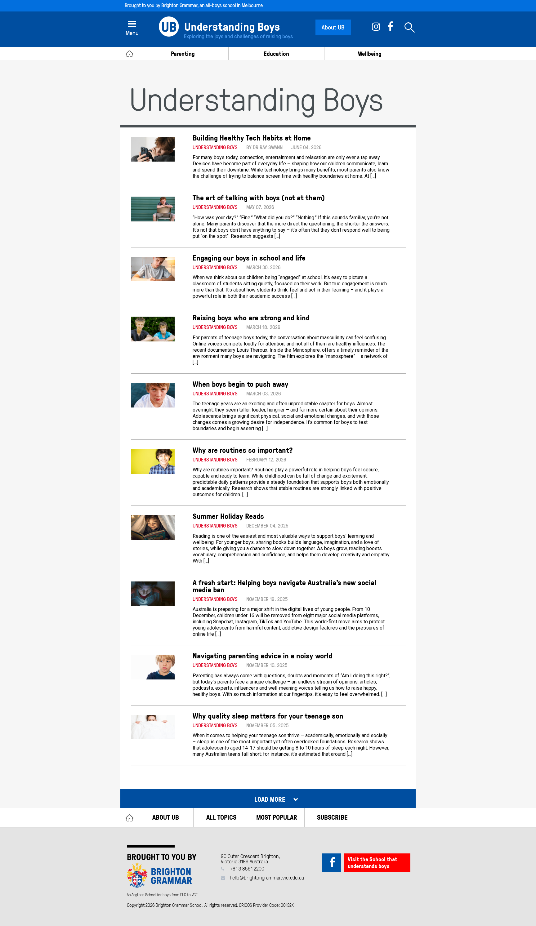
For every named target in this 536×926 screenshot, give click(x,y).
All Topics (221, 816)
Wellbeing (370, 53)
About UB (333, 27)
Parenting (183, 53)
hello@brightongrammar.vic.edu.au (267, 877)
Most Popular (276, 816)
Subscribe (332, 816)
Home (129, 817)
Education (276, 53)
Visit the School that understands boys (372, 862)
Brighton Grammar (179, 5)
